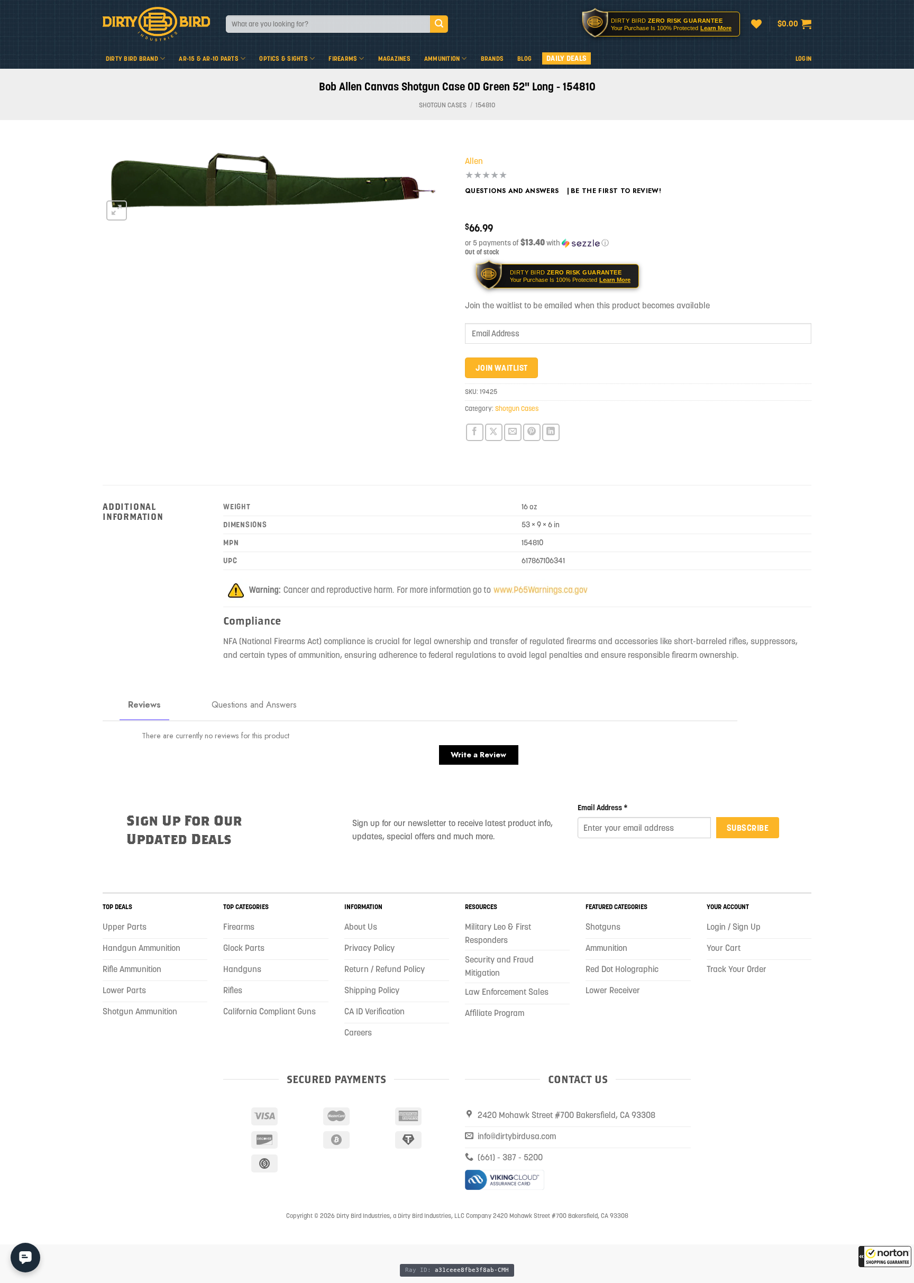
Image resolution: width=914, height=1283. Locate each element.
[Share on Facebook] (474, 432)
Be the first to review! (616, 191)
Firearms (342, 58)
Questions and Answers (512, 191)
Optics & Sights (283, 58)
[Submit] (439, 24)
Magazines (394, 58)
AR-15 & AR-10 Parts (209, 58)
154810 (485, 104)
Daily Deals (566, 58)
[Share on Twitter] (493, 432)
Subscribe (748, 827)
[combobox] (328, 24)
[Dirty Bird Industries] (156, 24)
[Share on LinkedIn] (551, 432)
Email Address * (603, 807)
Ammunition (442, 58)
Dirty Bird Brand (132, 58)
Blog (524, 58)
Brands (492, 58)
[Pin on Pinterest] (532, 432)
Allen (474, 160)
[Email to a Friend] (513, 432)
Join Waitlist (502, 368)
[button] (884, 1256)
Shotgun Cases (443, 104)
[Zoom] (116, 210)
